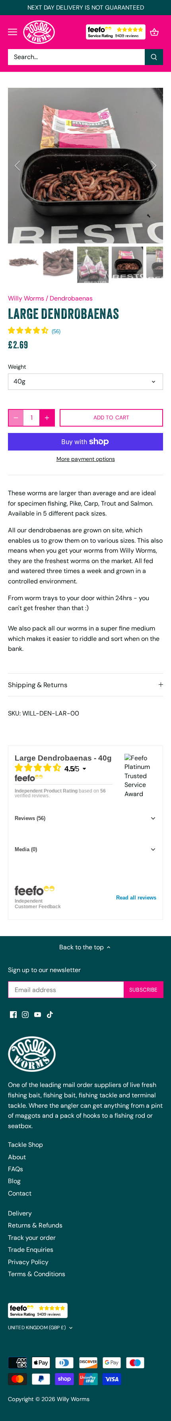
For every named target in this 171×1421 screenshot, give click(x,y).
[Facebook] (13, 1014)
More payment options (85, 459)
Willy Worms (26, 298)
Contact (19, 1193)
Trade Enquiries (30, 1249)
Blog (14, 1181)
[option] (85, 165)
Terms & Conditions (36, 1274)
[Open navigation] (12, 32)
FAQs (15, 1169)
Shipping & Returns (37, 684)
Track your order (32, 1237)
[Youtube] (37, 1014)
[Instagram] (25, 1014)
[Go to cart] (154, 32)
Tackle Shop (25, 1144)
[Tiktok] (50, 1014)
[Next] (153, 166)
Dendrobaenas (71, 298)
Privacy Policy (28, 1262)
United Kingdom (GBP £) (37, 1328)
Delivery (20, 1213)
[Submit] (154, 57)
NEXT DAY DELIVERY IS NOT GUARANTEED (85, 8)
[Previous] (18, 166)
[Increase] (46, 417)
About (17, 1157)
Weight (17, 367)
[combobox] (76, 57)
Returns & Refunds (35, 1225)
